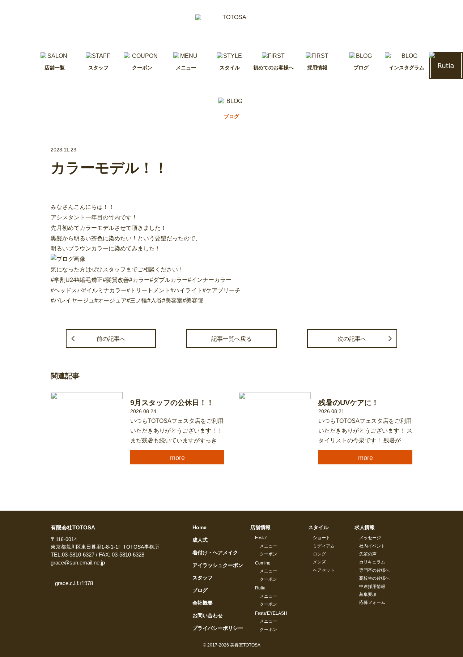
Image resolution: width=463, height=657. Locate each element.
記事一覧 (231, 339)
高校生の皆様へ (374, 578)
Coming (263, 563)
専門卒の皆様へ (374, 570)
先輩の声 (368, 554)
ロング (319, 554)
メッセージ (370, 537)
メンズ (319, 561)
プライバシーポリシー (217, 628)
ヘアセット (324, 570)
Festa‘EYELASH (271, 613)
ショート (321, 537)
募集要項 (368, 594)
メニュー (268, 546)
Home (199, 527)
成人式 (200, 540)
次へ (351, 339)
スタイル (318, 527)
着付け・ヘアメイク (215, 552)
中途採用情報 (372, 586)
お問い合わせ (207, 615)
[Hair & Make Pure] (231, 26)
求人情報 (364, 527)
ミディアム (324, 546)
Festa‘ (261, 537)
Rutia (260, 588)
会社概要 (202, 603)
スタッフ (202, 577)
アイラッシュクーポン (217, 565)
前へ (111, 339)
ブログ (200, 590)
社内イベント (372, 546)
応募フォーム (372, 602)
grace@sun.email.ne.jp (78, 562)
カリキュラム (372, 561)
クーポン (268, 554)
